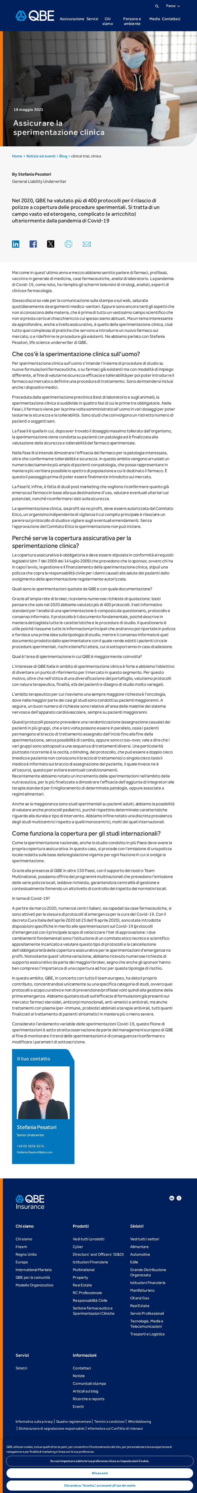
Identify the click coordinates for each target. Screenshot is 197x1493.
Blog (63, 156)
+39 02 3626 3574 (30, 1146)
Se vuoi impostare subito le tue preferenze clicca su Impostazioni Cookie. (100, 1461)
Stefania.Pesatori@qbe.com (34, 1152)
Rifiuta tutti (100, 1473)
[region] (98, 1466)
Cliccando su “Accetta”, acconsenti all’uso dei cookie (99, 1485)
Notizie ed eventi (41, 156)
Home (17, 156)
